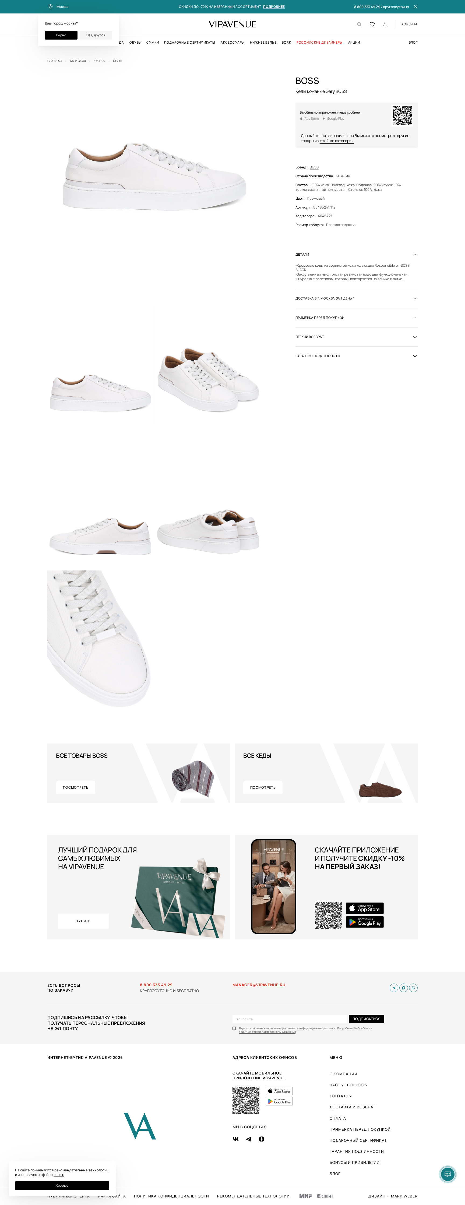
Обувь (135, 42)
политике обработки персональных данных (267, 1032)
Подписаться (366, 1018)
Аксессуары (233, 42)
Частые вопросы (349, 1084)
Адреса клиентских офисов (264, 1057)
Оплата (338, 1118)
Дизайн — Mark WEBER (393, 1196)
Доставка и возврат (352, 1106)
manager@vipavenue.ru (259, 984)
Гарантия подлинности (357, 1151)
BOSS (314, 167)
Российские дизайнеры (320, 42)
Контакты (341, 1095)
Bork (286, 42)
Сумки (152, 42)
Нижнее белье (263, 42)
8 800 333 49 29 (367, 7)
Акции (354, 42)
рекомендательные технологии (81, 1170)
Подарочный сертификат (358, 1140)
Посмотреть (76, 787)
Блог (413, 42)
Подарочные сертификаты (189, 42)
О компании (343, 1073)
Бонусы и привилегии (355, 1162)
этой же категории (336, 140)
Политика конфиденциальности (171, 1196)
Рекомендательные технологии (253, 1196)
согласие (253, 1028)
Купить (83, 921)
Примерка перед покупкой (360, 1129)
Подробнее (274, 7)
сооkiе (59, 1174)
